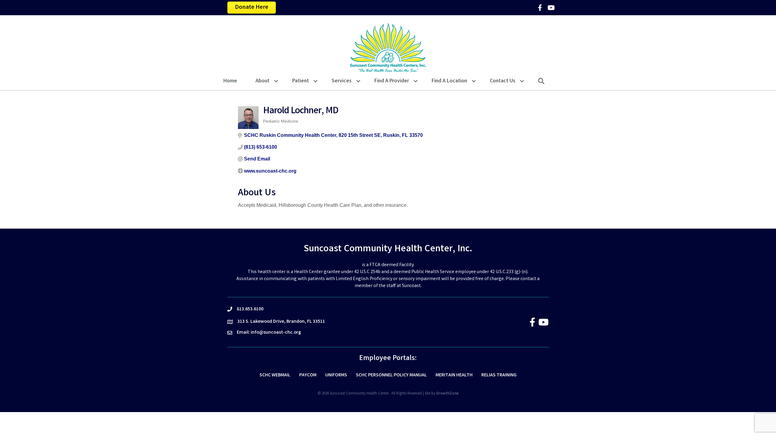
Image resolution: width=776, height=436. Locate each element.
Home (230, 81)
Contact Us (502, 81)
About (262, 81)
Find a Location (449, 81)
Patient (300, 81)
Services (342, 81)
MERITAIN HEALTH (454, 375)
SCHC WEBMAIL (274, 375)
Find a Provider (391, 81)
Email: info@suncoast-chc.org (269, 332)
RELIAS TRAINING (499, 375)
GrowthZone (447, 394)
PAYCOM (307, 375)
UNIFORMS (336, 375)
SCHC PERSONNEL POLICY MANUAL (391, 375)
